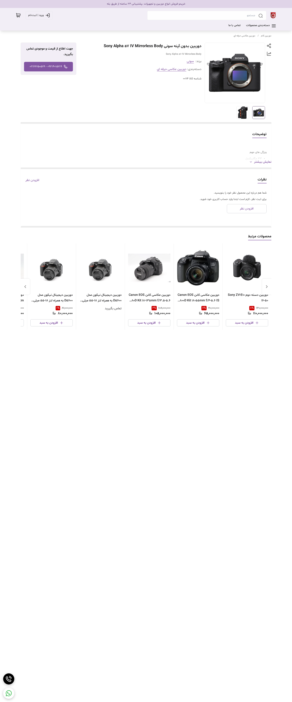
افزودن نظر (32, 180)
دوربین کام (266, 35)
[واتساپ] (8, 693)
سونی (190, 61)
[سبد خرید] (18, 15)
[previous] (267, 287)
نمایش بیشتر (262, 162)
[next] (25, 287)
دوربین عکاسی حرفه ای (244, 35)
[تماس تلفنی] (8, 678)
